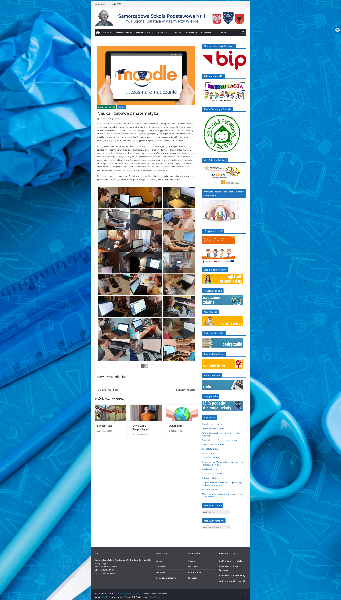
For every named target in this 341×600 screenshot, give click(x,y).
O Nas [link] (106, 32)
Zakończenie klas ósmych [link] (213, 444)
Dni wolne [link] (160, 572)
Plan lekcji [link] (191, 32)
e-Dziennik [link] (161, 566)
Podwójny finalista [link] (185, 389)
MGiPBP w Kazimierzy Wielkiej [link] (232, 581)
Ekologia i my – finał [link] (108, 389)
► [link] (150, 366)
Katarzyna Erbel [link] (120, 119)
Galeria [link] (177, 32)
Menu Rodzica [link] (143, 32)
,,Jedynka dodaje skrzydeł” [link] (213, 428)
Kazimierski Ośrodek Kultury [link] (232, 575)
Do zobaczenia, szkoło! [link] (212, 424)
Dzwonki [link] (160, 561)
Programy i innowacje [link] (106, 107)
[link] (337, 30)
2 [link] (146, 366)
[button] (110, 32)
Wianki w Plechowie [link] (210, 469)
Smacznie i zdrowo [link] (210, 489)
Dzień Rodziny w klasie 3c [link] (213, 473)
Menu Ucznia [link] (122, 32)
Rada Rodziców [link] (194, 572)
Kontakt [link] (223, 32)
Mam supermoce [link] (209, 453)
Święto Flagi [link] (104, 425)
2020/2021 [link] (121, 107)
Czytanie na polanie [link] (210, 457)
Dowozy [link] (191, 561)
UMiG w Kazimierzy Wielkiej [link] (231, 561)
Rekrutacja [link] (192, 578)
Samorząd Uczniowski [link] (166, 578)
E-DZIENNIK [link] (206, 32)
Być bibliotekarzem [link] (210, 449)
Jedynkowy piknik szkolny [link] (213, 478)
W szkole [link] (162, 32)
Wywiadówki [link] (193, 566)
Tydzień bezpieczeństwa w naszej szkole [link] (219, 440)
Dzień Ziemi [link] (176, 425)
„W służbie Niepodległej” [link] (141, 427)
